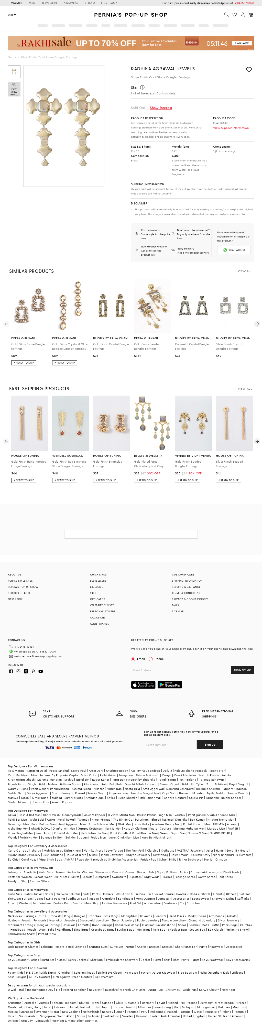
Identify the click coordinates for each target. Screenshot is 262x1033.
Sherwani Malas (223, 898)
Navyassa (131, 972)
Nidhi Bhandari (223, 854)
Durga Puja (155, 989)
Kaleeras (146, 916)
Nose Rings (111, 916)
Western (24, 903)
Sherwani (62, 894)
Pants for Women (20, 876)
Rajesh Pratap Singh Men (154, 815)
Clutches (246, 925)
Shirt (167, 959)
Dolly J (167, 770)
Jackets (87, 876)
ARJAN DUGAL (40, 828)
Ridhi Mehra (108, 775)
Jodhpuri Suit (77, 898)
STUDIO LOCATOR (19, 592)
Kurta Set (116, 946)
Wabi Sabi (36, 819)
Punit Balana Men (43, 824)
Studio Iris (196, 797)
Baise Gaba (89, 775)
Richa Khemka (127, 797)
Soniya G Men (198, 833)
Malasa (57, 797)
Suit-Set (244, 894)
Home (12, 57)
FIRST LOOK (109, 2)
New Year (228, 989)
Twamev (83, 819)
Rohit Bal (108, 784)
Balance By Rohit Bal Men (59, 837)
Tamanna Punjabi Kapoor (224, 797)
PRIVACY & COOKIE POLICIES (190, 599)
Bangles (79, 916)
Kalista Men (113, 828)
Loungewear (201, 898)
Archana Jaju (95, 797)
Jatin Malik (141, 824)
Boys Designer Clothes (23, 959)
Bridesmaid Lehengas (206, 872)
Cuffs (42, 916)
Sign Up (210, 744)
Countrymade (71, 815)
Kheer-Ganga (101, 819)
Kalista (226, 775)
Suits (86, 894)
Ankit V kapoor (94, 815)
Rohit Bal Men (17, 819)
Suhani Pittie (168, 859)
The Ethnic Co (123, 819)
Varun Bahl (114, 788)
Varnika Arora (93, 850)
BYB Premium (104, 976)
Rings (68, 916)
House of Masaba (191, 793)
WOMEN (17, 2)
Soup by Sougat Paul (145, 793)
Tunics (184, 872)
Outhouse (167, 850)
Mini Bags (143, 929)
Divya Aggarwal (38, 793)
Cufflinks (243, 898)
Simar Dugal (40, 797)
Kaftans (171, 872)
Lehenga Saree (185, 876)
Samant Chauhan (235, 788)
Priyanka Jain (118, 793)
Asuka (51, 819)
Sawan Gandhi (237, 793)
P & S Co (32, 972)
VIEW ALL (245, 271)
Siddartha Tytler (192, 784)
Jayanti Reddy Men (92, 837)
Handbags (17, 929)
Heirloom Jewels (19, 920)
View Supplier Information (231, 127)
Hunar (220, 850)
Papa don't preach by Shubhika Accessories (107, 859)
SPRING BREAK (220, 833)
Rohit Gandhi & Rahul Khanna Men (134, 833)
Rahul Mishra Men (66, 833)
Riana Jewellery (112, 854)
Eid (58, 989)
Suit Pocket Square (161, 894)
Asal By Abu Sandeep (145, 770)
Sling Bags (81, 929)
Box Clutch (215, 929)
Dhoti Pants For (186, 946)
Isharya (36, 850)
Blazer (157, 959)
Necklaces (15, 916)
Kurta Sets (46, 872)
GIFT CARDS (97, 599)
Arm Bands (216, 916)
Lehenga (47, 946)
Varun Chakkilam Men (123, 837)
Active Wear (152, 903)
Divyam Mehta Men (121, 815)
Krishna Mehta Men (221, 819)
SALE (93, 592)
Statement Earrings (21, 925)
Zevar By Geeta (238, 850)
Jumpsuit (164, 898)
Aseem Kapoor (62, 802)
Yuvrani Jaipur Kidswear (158, 972)
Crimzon (221, 859)
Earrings (30, 916)
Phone (159, 658)
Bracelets (55, 916)
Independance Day (40, 989)
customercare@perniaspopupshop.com (38, 656)
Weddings (189, 989)
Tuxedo (94, 898)
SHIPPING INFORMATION (187, 580)
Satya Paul (78, 770)
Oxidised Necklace (155, 925)
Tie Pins (139, 894)
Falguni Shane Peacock (190, 770)
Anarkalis (30, 872)
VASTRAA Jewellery (190, 850)
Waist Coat (124, 894)
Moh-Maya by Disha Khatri (62, 850)
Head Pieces (177, 916)
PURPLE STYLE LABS (20, 580)
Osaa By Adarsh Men (22, 775)
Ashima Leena (81, 788)
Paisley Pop (148, 859)
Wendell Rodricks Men (23, 837)
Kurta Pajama (55, 898)
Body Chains (197, 916)
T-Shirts (218, 894)
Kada (172, 925)
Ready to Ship (17, 881)
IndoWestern (42, 903)
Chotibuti (65, 972)
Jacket (145, 959)
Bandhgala (125, 898)
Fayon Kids (16, 972)
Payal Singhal (238, 784)
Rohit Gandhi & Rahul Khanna (136, 784)
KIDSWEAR (71, 2)
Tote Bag (159, 929)
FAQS (175, 605)
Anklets (232, 916)
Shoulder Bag (177, 929)
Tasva (12, 815)
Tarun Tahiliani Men (102, 824)
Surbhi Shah (16, 793)
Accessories (181, 898)
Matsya (13, 797)
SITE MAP (178, 611)
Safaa (111, 797)
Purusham (142, 819)
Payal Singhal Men (20, 833)
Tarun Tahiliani (216, 784)
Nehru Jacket (34, 894)
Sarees (60, 872)
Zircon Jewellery (123, 920)
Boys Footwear (212, 959)
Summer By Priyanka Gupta (58, 775)
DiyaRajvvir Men (64, 828)
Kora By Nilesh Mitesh (156, 837)
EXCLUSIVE (96, 586)
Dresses (117, 872)
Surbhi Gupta (73, 797)
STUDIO (90, 2)
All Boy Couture (39, 976)
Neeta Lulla (132, 788)
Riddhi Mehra (48, 784)
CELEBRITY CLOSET (102, 605)
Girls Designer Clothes (23, 946)
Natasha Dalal (37, 770)
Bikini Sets (61, 876)
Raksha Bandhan (74, 989)
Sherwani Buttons (20, 898)
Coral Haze (29, 859)
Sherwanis (102, 872)
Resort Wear (43, 876)
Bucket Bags (125, 929)
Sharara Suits (98, 946)
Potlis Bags (229, 925)
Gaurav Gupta (18, 788)
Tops (160, 872)
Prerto (208, 859)
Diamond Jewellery (202, 920)
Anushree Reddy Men (166, 824)
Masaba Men (216, 828)
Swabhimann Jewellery (24, 854)
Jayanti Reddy (209, 775)
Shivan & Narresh (147, 775)
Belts (205, 925)
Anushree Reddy (117, 770)
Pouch (31, 929)
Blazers (231, 894)
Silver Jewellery (228, 920)
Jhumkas (69, 925)
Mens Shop (92, 903)
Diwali (12, 989)
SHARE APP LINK (242, 669)
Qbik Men (124, 824)
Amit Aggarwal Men (72, 824)
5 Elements (243, 854)
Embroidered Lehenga (71, 946)
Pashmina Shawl (237, 929)
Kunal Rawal (66, 819)
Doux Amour (179, 854)
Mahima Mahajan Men (188, 828)
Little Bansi (48, 972)
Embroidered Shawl (22, 934)
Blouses (167, 876)
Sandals (194, 925)
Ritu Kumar (91, 784)
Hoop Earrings (102, 925)
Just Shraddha (53, 854)
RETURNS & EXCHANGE (186, 586)
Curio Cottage (18, 850)
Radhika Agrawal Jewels (163, 68)
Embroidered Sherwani (122, 959)
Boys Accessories (238, 959)
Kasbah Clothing (135, 828)
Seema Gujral (169, 784)
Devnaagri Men (18, 824)
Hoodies (182, 894)
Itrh (142, 797)
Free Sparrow (187, 972)
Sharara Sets (146, 872)
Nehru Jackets (78, 959)
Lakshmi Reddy (84, 972)
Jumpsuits (102, 876)
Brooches (193, 903)
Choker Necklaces (127, 925)
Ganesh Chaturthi (132, 989)
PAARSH (233, 828)
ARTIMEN (218, 824)
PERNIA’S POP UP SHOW (23, 586)
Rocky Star (217, 770)
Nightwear (151, 876)
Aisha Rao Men (18, 828)
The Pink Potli (135, 850)
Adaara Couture (175, 797)
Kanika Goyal (97, 793)
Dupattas (135, 876)
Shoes (182, 925)
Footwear (171, 903)
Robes (194, 894)
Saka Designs (17, 976)
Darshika (181, 819)
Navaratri (96, 989)
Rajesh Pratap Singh (22, 784)
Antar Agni (96, 770)
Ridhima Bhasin (70, 784)
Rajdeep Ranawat (211, 779)
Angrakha (108, 898)
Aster (209, 850)
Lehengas (14, 872)
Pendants (40, 920)
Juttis (215, 925)
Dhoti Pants (231, 872)
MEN (32, 2)
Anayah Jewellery (138, 854)
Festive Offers (39, 881)
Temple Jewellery (174, 920)
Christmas (173, 989)
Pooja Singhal (59, 770)
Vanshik (179, 815)
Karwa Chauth (209, 989)
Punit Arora (43, 833)
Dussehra (111, 989)
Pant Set (135, 903)
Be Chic (13, 859)
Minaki (93, 854)
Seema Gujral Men (172, 833)
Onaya (166, 775)
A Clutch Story (201, 854)
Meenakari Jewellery (63, 920)
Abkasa (232, 824)
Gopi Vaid (169, 793)
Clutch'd (152, 850)
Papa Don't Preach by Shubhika (134, 779)
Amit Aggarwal (153, 788)
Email (141, 658)
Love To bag (114, 850)
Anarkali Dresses (148, 946)
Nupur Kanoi (100, 779)
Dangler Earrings (48, 925)
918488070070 (244, 3)
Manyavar (126, 775)
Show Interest (161, 108)
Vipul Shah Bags (50, 859)
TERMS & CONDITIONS (186, 592)
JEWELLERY (49, 2)
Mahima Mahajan (49, 779)
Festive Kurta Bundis (67, 903)
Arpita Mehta (215, 793)
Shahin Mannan (18, 802)
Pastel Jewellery (148, 920)
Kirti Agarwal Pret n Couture (72, 976)
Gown (129, 872)
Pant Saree (225, 876)
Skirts (75, 876)
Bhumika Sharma (208, 788)
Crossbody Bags (102, 929)
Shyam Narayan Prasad (68, 793)
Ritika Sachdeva (190, 859)
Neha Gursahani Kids (214, 972)
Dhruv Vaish (51, 815)
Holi (22, 989)
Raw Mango (16, 770)
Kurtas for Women (80, 872)
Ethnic (12, 903)
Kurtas (75, 894)
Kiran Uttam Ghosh (21, 779)
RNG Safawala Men (94, 833)
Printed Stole (47, 934)
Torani (25, 797)
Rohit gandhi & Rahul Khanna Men (211, 815)
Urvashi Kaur (40, 802)
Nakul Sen (83, 779)
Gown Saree (206, 876)
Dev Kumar (197, 819)
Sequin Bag (197, 929)
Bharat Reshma (162, 819)
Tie (182, 903)
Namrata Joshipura (180, 788)
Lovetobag (160, 854)
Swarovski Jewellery (94, 920)
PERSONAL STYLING (102, 611)
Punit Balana (187, 779)
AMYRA (69, 859)
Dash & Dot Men (30, 815)
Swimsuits (119, 876)
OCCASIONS (98, 617)
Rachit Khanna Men (196, 824)
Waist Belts (46, 929)
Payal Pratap (167, 779)
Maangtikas (129, 916)
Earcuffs (160, 916)
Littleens (237, 972)
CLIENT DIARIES (99, 623)
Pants (96, 894)
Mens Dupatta (145, 898)
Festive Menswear (114, 903)
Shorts (205, 894)
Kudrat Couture (160, 828)
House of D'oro (76, 854)
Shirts (49, 894)
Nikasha (99, 788)
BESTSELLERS (98, 580)
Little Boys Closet (110, 972)
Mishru (68, 779)
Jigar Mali (154, 797)
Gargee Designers (90, 828)
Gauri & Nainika (185, 775)
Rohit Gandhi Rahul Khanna (50, 788)
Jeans (39, 898)
